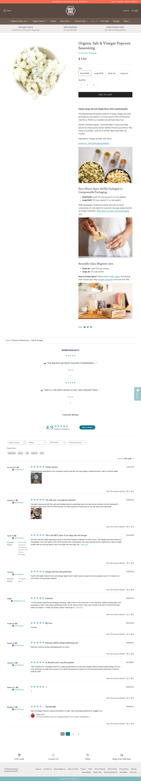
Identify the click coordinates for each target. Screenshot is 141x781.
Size (80, 68)
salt (27, 453)
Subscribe (119, 2)
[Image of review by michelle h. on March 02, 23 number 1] (36, 513)
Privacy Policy (124, 769)
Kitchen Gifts (80, 21)
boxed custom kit (106, 279)
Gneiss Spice (14, 769)
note (42, 453)
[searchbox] (15, 442)
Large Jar (124, 73)
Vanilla (53, 21)
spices (20, 453)
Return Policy (112, 769)
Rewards (134, 2)
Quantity (82, 80)
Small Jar (112, 73)
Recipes (116, 21)
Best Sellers (123, 772)
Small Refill (84, 73)
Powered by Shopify (11, 771)
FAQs (113, 2)
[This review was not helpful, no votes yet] (131, 491)
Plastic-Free (97, 772)
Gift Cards (105, 21)
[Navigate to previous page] (62, 734)
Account (38, 769)
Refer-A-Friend (73, 769)
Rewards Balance (59, 769)
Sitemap (134, 769)
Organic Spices (39, 21)
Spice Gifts (64, 21)
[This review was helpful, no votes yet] (127, 491)
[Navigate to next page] (78, 734)
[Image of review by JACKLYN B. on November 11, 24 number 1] (36, 478)
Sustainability (86, 772)
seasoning (11, 453)
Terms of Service (99, 769)
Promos (127, 2)
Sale (93, 21)
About (126, 21)
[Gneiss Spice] (70, 11)
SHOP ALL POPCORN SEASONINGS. (94, 143)
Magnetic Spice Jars (19, 21)
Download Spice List (110, 772)
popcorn (34, 453)
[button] (70, 779)
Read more (84, 545)
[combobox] (37, 443)
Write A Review (87, 427)
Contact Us (47, 769)
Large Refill (98, 73)
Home (8, 340)
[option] (39, 71)
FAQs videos (114, 276)
